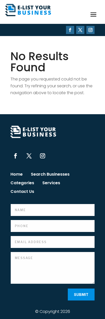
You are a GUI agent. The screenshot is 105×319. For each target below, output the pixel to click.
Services (51, 183)
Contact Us (22, 192)
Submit (81, 294)
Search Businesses (50, 175)
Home (16, 175)
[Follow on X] (80, 30)
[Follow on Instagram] (90, 30)
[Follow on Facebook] (70, 30)
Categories (22, 183)
